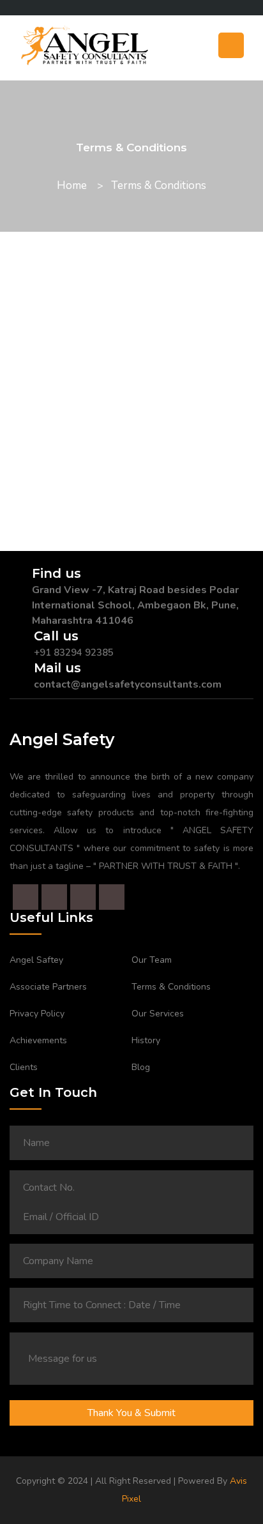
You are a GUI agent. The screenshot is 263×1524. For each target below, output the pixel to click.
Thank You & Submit (131, 1413)
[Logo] (131, 49)
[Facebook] (4, 8)
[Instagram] (24, 8)
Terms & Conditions (171, 987)
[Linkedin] (14, 8)
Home (72, 185)
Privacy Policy (37, 1013)
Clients (24, 1067)
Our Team (152, 960)
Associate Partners (48, 987)
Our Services (158, 1013)
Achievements (38, 1040)
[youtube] (34, 8)
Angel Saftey (36, 960)
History (146, 1040)
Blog (141, 1067)
